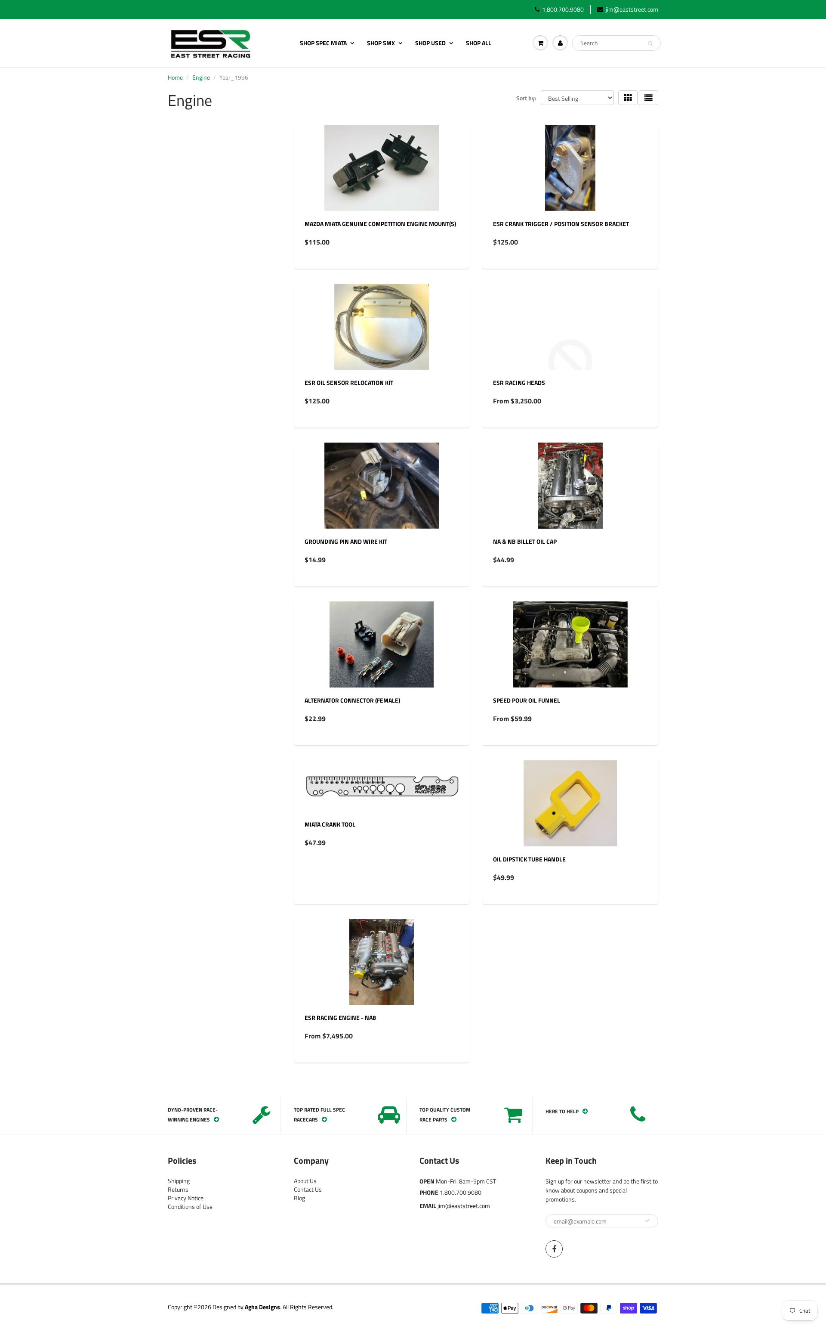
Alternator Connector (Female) (352, 700)
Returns (178, 1189)
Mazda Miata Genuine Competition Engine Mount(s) (380, 223)
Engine (201, 77)
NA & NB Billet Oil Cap (525, 541)
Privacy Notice (185, 1197)
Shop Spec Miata (323, 42)
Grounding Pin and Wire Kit (346, 541)
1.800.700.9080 (563, 9)
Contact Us (308, 1189)
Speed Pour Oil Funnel (526, 700)
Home (175, 77)
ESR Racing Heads (519, 382)
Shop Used (430, 42)
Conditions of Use (190, 1206)
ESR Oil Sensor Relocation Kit (349, 382)
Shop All (478, 42)
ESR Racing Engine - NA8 (340, 1017)
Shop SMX (381, 42)
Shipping (179, 1180)
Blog (299, 1197)
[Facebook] (554, 1249)
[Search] (650, 43)
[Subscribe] (647, 1220)
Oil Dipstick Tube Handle (529, 859)
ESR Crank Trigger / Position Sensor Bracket (561, 223)
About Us (305, 1180)
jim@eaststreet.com (632, 9)
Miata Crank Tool (330, 824)
